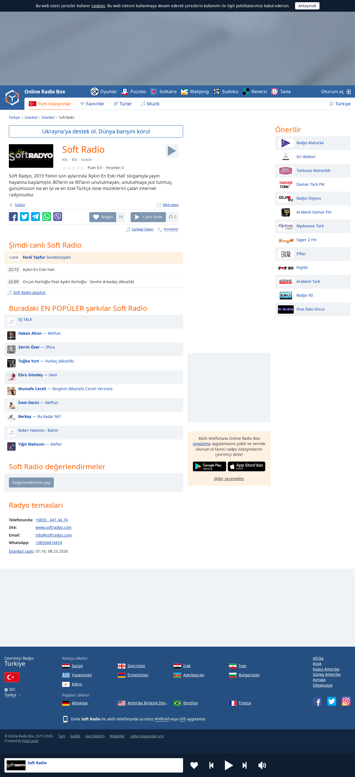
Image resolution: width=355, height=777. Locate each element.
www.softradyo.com (54, 527)
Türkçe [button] (10, 695)
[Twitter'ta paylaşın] (24, 216)
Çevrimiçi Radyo (19, 661)
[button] (229, 765)
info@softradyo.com (54, 535)
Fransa (245, 702)
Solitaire (168, 91)
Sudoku (230, 91)
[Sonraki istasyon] (246, 765)
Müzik (153, 104)
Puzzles (138, 91)
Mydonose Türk (310, 225)
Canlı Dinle (153, 216)
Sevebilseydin (47, 257)
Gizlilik (75, 736)
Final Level (30, 740)
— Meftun (39, 333)
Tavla (285, 91)
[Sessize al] (264, 765)
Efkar (301, 253)
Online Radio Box (44, 91)
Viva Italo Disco (310, 308)
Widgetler (117, 736)
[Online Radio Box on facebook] (317, 701)
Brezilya (190, 702)
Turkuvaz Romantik (313, 170)
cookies (98, 5)
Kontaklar (171, 229)
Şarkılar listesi (142, 229)
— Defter (40, 444)
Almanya (80, 702)
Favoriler (95, 104)
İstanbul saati (21, 551)
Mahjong (199, 91)
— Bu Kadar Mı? (39, 416)
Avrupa (319, 679)
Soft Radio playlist (29, 292)
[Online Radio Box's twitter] (331, 701)
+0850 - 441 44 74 (52, 519)
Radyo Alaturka (310, 142)
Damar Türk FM (310, 184)
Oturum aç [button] (332, 91)
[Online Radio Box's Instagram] (346, 701)
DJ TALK (25, 319)
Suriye (77, 665)
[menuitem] (50, 104)
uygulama (202, 443)
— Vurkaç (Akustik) (46, 361)
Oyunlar (108, 91)
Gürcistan (136, 665)
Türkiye (343, 104)
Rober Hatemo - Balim (38, 430)
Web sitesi (171, 204)
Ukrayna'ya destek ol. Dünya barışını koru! (96, 131)
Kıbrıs (77, 684)
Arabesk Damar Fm (313, 211)
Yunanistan (82, 674)
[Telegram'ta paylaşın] (35, 216)
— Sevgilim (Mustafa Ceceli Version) (65, 388)
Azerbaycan (193, 674)
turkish (86, 159)
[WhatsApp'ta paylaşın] (46, 216)
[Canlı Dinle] (172, 151)
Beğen (107, 216)
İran (242, 665)
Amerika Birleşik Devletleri (148, 702)
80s (74, 159)
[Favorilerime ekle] (194, 765)
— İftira (36, 347)
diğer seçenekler (229, 478)
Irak (187, 665)
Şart (62, 736)
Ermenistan (138, 674)
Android (162, 718)
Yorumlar (113, 167)
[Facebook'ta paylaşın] (13, 216)
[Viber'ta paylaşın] (57, 216)
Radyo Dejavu (308, 197)
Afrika (318, 658)
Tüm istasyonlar (54, 104)
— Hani (37, 374)
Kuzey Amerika (326, 669)
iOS (182, 718)
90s (65, 159)
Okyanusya (323, 685)
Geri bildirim (95, 736)
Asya (317, 663)
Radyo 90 (304, 295)
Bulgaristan (249, 674)
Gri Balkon (305, 156)
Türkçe (20, 204)
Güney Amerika (327, 674)
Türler (126, 104)
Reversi (259, 91)
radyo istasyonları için (147, 736)
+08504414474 (49, 542)
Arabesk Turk (308, 281)
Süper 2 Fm (306, 239)
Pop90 (302, 267)
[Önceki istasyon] (211, 765)
